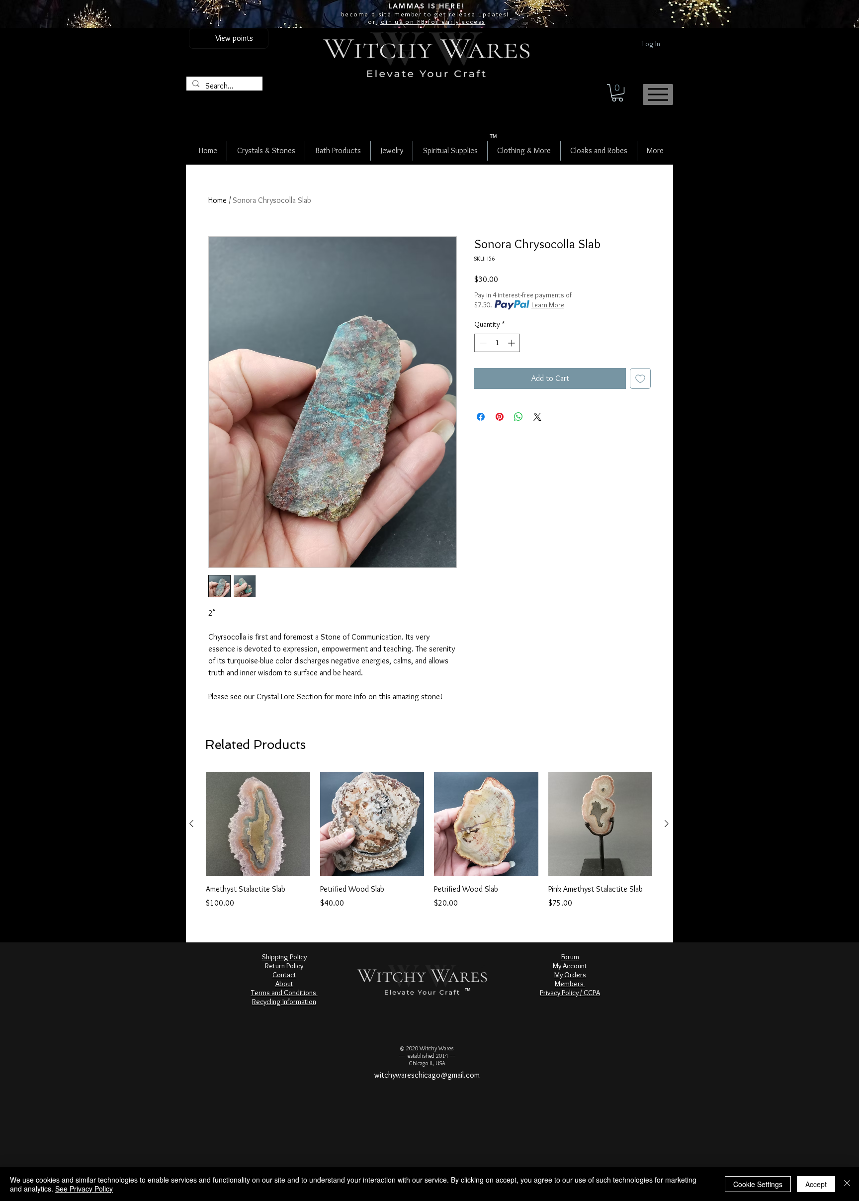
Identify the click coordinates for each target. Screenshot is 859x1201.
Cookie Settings (757, 1184)
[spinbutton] (497, 343)
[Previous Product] (191, 824)
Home (217, 200)
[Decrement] (482, 343)
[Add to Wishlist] (640, 378)
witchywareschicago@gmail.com (427, 1075)
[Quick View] (258, 824)
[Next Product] (667, 824)
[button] (617, 92)
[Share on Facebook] (481, 417)
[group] (429, 840)
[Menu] (658, 94)
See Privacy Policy (84, 1189)
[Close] (847, 1184)
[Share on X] (537, 417)
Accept (816, 1184)
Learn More (547, 304)
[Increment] (512, 343)
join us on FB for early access (430, 21)
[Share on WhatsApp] (518, 417)
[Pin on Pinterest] (500, 417)
